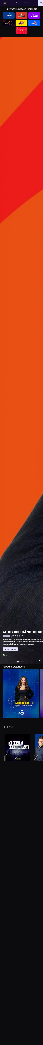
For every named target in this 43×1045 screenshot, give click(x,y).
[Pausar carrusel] (40, 660)
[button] (36, 3)
